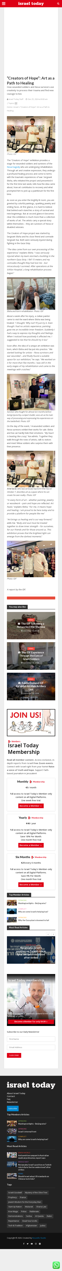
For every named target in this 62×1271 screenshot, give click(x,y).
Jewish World (24, 1153)
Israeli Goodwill (15, 1192)
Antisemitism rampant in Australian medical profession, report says (33, 1156)
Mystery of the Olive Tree (36, 1192)
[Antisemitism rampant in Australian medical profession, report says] (12, 1155)
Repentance (13, 1221)
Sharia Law (41, 1206)
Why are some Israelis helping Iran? (33, 912)
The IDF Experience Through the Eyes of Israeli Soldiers (31, 656)
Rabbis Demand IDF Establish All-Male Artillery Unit (31, 686)
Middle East (31, 945)
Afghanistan (31, 1225)
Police (23, 1211)
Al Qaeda (39, 1216)
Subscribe (12, 1108)
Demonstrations (15, 1216)
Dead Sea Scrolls (29, 1221)
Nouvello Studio (39, 1238)
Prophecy (12, 1197)
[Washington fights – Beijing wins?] (12, 902)
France (23, 1197)
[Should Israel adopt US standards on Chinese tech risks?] (12, 1175)
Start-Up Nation (15, 1206)
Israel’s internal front (27, 1132)
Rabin (49, 1216)
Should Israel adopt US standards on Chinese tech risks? (33, 1177)
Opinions (22, 900)
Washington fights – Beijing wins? (32, 903)
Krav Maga (13, 1211)
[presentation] (48, 934)
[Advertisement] (31, 41)
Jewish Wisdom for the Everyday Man (24, 1202)
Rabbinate (34, 1211)
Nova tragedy (13, 167)
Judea (42, 1225)
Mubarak (29, 1206)
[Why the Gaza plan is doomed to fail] (12, 919)
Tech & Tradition (15, 1225)
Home (9, 107)
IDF (16, 103)
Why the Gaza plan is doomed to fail (33, 920)
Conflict (22, 909)
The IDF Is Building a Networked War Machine (31, 625)
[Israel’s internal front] (12, 1131)
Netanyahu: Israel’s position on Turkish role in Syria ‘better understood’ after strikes (31, 952)
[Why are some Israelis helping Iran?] (12, 911)
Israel (16, 107)
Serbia (29, 1216)
